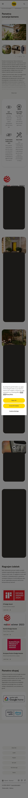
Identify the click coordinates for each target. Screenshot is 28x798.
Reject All (14, 400)
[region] (14, 399)
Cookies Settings (14, 411)
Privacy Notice (9, 394)
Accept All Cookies (14, 405)
